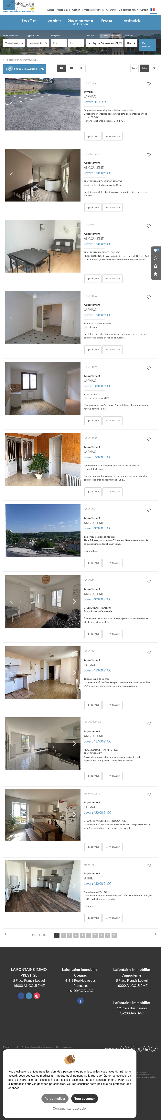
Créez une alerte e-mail (29, 69)
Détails (95, 136)
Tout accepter (84, 1098)
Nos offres (29, 20)
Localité (90, 35)
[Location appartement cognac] (42, 672)
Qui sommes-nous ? (128, 10)
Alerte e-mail (63, 10)
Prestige (106, 20)
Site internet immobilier (141, 1075)
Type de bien (33, 35)
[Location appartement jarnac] (42, 317)
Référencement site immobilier (144, 1077)
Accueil (51, 10)
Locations (54, 20)
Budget (54, 35)
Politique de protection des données (38, 1047)
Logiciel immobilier (139, 1072)
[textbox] (105, 43)
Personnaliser (55, 1098)
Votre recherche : (11, 35)
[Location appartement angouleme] (42, 175)
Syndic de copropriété (93, 10)
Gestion (76, 10)
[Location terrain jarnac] (42, 104)
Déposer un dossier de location (80, 22)
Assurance (111, 10)
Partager (114, 136)
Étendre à (129, 35)
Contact (144, 10)
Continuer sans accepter (70, 1108)
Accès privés (132, 20)
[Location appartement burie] (42, 886)
